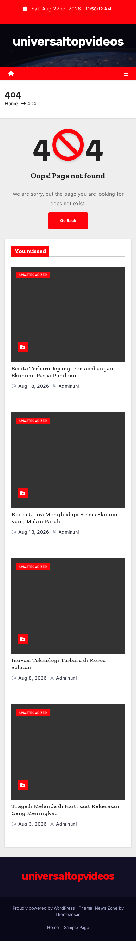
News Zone (106, 908)
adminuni (68, 386)
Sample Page (76, 927)
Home (11, 104)
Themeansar (67, 914)
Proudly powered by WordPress (44, 908)
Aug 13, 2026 (34, 532)
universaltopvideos (68, 41)
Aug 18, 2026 (34, 386)
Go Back (68, 220)
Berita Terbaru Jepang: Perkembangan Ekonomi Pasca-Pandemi (62, 372)
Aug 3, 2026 (33, 823)
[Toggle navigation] (126, 74)
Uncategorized (33, 275)
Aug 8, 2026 (33, 678)
